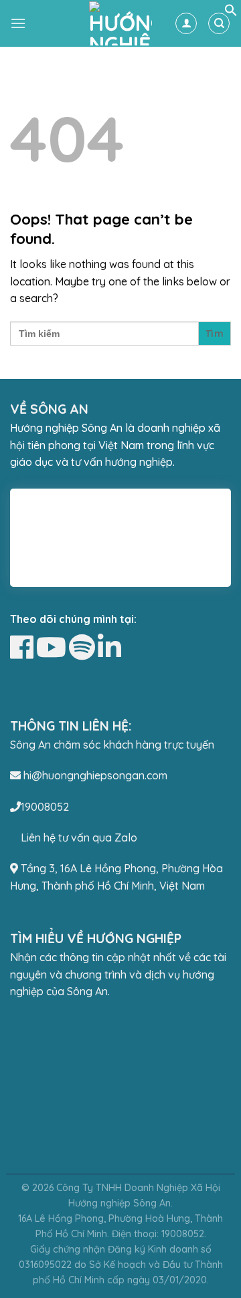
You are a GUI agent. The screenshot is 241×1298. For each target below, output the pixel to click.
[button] (231, 12)
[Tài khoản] (186, 23)
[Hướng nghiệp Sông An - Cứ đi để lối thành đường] (120, 23)
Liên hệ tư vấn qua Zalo (79, 837)
